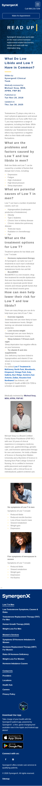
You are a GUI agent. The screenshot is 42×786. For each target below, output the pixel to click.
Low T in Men (8, 605)
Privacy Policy (9, 694)
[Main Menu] (37, 4)
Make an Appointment (21, 16)
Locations (7, 680)
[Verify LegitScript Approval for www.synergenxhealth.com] (23, 706)
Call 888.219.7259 (32, 9)
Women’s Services (11, 635)
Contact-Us (8, 671)
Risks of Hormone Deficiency (16, 654)
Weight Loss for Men (12, 629)
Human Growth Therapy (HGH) (16, 624)
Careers (6, 690)
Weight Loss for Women (13, 659)
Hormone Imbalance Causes (15, 664)
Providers (7, 676)
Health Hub (7, 685)
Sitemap (6, 779)
